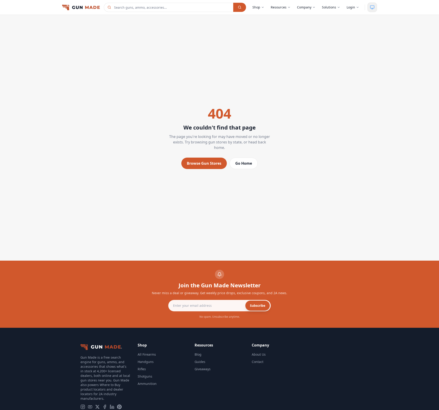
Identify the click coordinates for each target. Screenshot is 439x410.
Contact (257, 362)
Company (304, 7)
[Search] (239, 7)
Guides (200, 362)
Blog (198, 354)
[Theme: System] (372, 7)
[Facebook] (104, 407)
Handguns (146, 362)
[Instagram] (82, 407)
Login (351, 7)
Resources (278, 7)
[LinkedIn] (112, 407)
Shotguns (145, 376)
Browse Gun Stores (204, 163)
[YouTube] (90, 407)
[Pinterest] (119, 407)
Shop (256, 7)
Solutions (329, 7)
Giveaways (203, 369)
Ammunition (147, 383)
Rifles (142, 369)
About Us (259, 354)
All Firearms (147, 354)
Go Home (243, 163)
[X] (97, 407)
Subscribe (257, 305)
